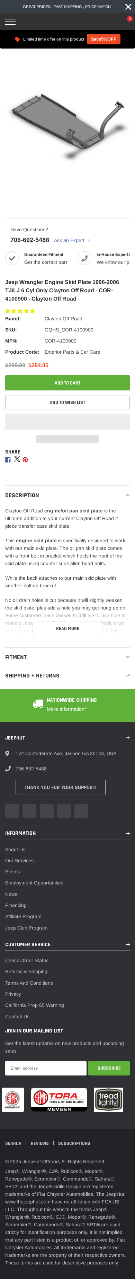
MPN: (11, 341)
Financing (16, 905)
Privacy (13, 994)
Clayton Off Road (63, 318)
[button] (20, 311)
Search (13, 1143)
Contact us (17, 1016)
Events (12, 871)
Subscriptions (74, 1143)
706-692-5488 (29, 239)
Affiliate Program (23, 916)
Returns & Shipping (26, 971)
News (11, 894)
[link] (12, 811)
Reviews (40, 1143)
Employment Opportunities (34, 882)
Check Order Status (26, 960)
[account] (109, 22)
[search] (28, 22)
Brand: (13, 318)
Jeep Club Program (26, 928)
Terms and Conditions (29, 983)
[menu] (10, 22)
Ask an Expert (70, 240)
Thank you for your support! (61, 787)
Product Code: (22, 352)
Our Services (19, 860)
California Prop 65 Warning (34, 1005)
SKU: (11, 329)
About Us (15, 849)
